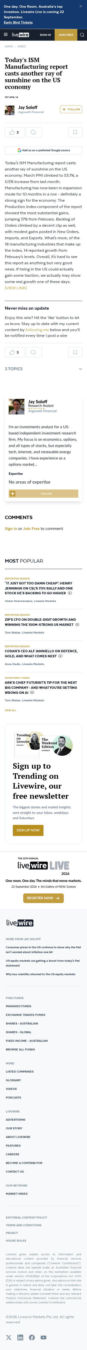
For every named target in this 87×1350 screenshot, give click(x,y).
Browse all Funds (20, 1049)
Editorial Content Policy (26, 1217)
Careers (12, 1154)
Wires (22, 46)
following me (37, 330)
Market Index (17, 1193)
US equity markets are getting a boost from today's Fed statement (43, 963)
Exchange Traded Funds (25, 1015)
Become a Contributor (24, 1163)
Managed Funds (18, 1006)
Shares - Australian (22, 1023)
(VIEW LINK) (16, 288)
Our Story (14, 1128)
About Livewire (18, 1137)
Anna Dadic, (13, 664)
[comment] (34, 132)
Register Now (40, 898)
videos (11, 1089)
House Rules (16, 1240)
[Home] (21, 35)
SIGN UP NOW (28, 830)
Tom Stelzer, (13, 632)
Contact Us (15, 1171)
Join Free (65, 35)
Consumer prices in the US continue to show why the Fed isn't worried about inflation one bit (43, 949)
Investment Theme (17, 677)
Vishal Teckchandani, (19, 601)
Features (13, 1145)
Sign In (45, 35)
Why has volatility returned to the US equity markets (40, 974)
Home (9, 46)
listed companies (20, 1071)
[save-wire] (75, 134)
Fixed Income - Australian (27, 1040)
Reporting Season (17, 578)
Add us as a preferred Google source (46, 150)
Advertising (15, 1119)
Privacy (12, 1233)
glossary (13, 1080)
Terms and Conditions (23, 1225)
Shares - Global (18, 1032)
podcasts (13, 1097)
